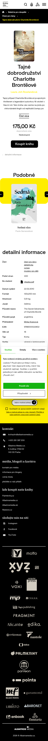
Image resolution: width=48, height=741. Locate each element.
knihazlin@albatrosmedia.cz (20, 434)
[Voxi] (16, 584)
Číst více (24, 116)
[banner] (5, 4)
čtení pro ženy (30, 262)
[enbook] (15, 717)
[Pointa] (24, 680)
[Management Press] (15, 598)
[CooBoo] (36, 567)
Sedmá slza (24, 227)
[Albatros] (16, 553)
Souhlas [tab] (8, 350)
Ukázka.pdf (29, 282)
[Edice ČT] (24, 645)
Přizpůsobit (22, 393)
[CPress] (32, 598)
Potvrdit (34, 402)
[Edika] (34, 624)
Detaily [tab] (23, 350)
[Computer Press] (31, 584)
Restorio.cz (7, 510)
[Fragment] (24, 615)
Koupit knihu (24, 144)
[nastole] (34, 635)
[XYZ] (20, 567)
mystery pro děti (31, 271)
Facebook (12, 529)
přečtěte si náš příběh (12, 482)
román (27, 268)
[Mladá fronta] (12, 693)
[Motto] (31, 553)
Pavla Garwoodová (24, 231)
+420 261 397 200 (16, 440)
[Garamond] (33, 693)
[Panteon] (24, 666)
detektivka (28, 265)
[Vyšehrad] (14, 635)
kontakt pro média (10, 467)
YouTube (12, 535)
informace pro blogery (12, 472)
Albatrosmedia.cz (10, 500)
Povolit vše (24, 386)
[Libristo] (13, 706)
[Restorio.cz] (35, 717)
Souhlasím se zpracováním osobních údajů (27, 409)
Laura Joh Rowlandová (24, 92)
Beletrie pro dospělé (17, 12)
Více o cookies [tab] (38, 350)
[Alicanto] (15, 624)
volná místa (7, 477)
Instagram (12, 523)
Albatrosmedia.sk (10, 505)
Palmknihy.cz (8, 496)
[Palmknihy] (24, 653)
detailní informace (13, 154)
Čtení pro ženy (8, 16)
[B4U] (24, 607)
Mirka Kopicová (31, 322)
